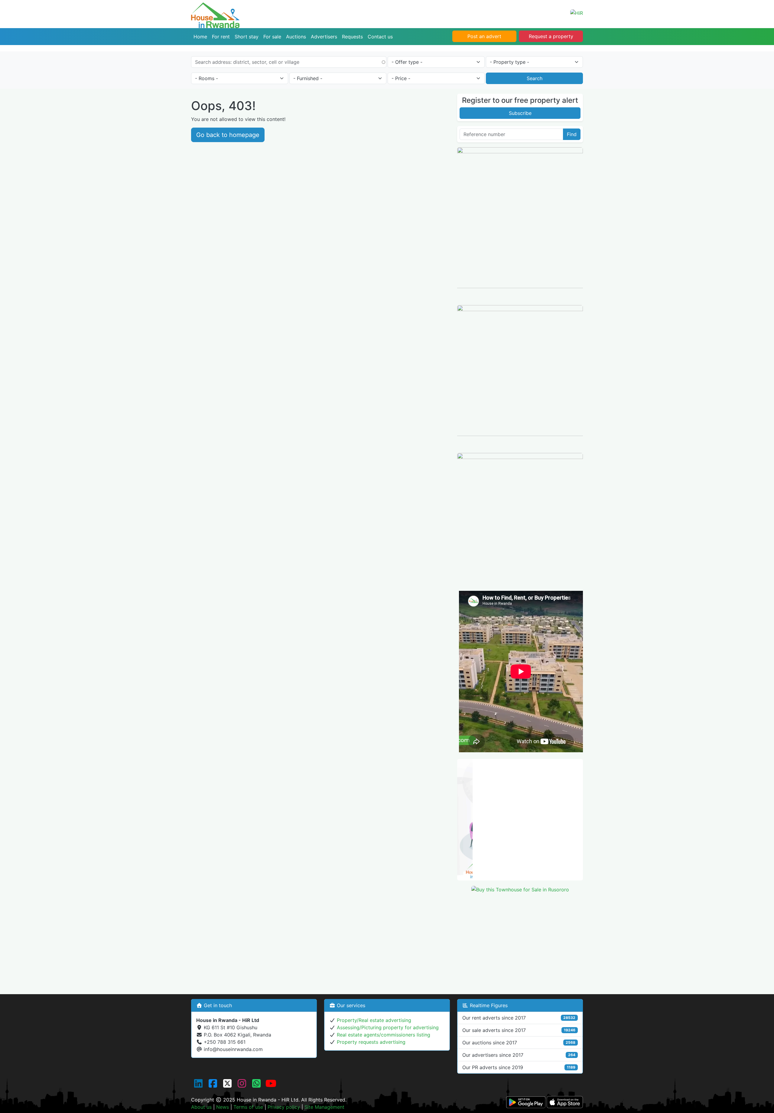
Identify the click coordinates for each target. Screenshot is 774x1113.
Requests (352, 37)
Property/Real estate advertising (374, 1020)
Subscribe (520, 113)
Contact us (380, 37)
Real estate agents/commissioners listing (383, 1035)
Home (200, 37)
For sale (272, 37)
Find (572, 134)
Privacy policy (284, 1107)
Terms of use (248, 1107)
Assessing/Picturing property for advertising (388, 1027)
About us (201, 1107)
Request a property (551, 36)
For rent (221, 37)
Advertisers (324, 37)
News (222, 1107)
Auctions (296, 37)
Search (534, 78)
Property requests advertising (371, 1042)
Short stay (247, 37)
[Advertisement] (520, 940)
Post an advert (484, 36)
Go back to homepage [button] (227, 134)
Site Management (324, 1107)
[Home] (215, 7)
